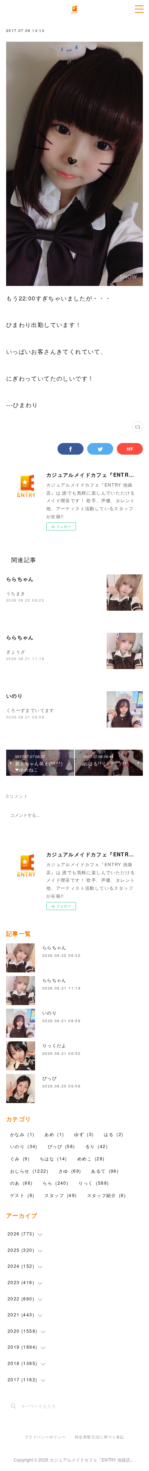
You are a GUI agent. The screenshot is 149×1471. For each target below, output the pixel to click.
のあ (21, 1183)
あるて (105, 1171)
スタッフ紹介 (106, 1195)
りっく (93, 1183)
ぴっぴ (49, 1078)
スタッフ (60, 1195)
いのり (14, 695)
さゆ (70, 1171)
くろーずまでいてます (30, 710)
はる (113, 1134)
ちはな (53, 1158)
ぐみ (20, 1158)
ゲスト (22, 1195)
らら (55, 1183)
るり (96, 1146)
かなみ (22, 1134)
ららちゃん (20, 578)
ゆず (84, 1134)
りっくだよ (54, 1045)
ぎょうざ (16, 651)
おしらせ (29, 1171)
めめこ (91, 1158)
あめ (54, 1134)
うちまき (16, 593)
